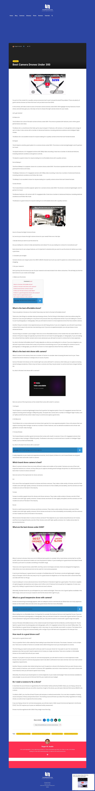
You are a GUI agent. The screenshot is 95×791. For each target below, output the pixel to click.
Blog (16, 15)
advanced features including (23, 733)
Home (11, 15)
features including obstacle (71, 733)
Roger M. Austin (47, 746)
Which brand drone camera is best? (23, 288)
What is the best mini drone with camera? (24, 286)
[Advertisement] (47, 29)
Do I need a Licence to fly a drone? (22, 297)
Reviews (40, 15)
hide (31, 281)
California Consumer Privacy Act (47, 785)
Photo (34, 15)
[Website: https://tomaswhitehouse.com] (47, 754)
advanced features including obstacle (41, 733)
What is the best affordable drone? (23, 284)
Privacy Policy (47, 782)
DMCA (47, 787)
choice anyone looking (57, 733)
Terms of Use (47, 784)
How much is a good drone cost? (22, 295)
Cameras (21, 15)
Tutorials (47, 15)
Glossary (28, 15)
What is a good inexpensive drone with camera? (26, 293)
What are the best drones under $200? (24, 290)
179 (29, 46)
